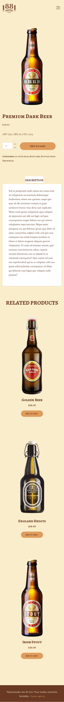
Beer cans (35, 156)
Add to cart (38, 146)
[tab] (34, 180)
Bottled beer (48, 156)
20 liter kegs (22, 156)
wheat (10, 160)
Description (34, 180)
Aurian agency (38, 696)
